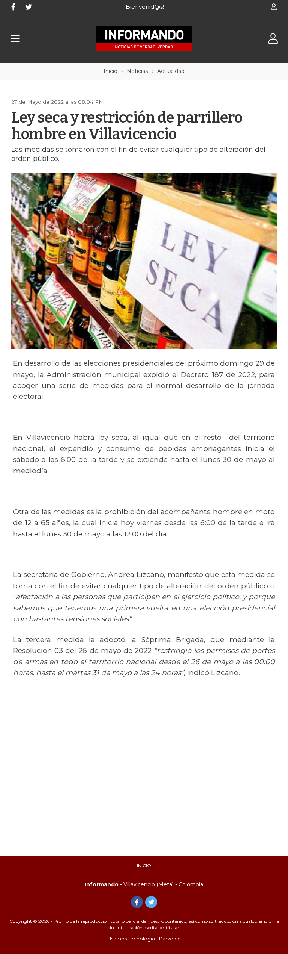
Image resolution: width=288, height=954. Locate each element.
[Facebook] (13, 7)
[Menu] (15, 38)
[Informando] (144, 38)
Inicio (144, 865)
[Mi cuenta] (274, 7)
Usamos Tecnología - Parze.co (144, 939)
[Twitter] (28, 7)
